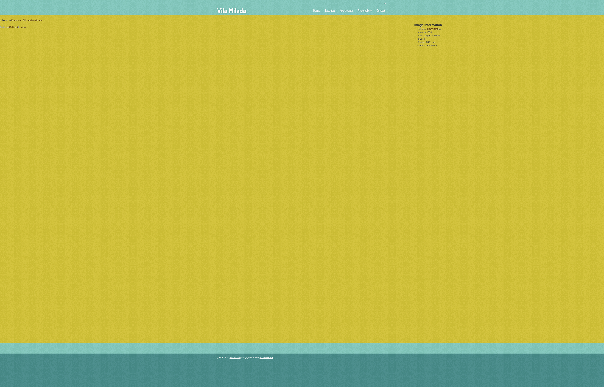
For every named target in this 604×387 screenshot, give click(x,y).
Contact (381, 10)
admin (23, 27)
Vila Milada (231, 10)
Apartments (346, 10)
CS (380, 3)
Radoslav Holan (266, 358)
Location (330, 10)
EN (385, 3)
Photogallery (365, 10)
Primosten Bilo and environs (26, 20)
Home (316, 10)
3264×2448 (433, 29)
